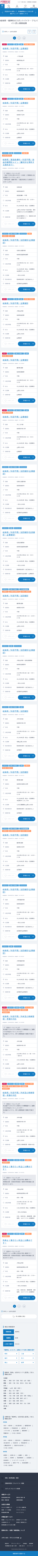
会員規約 (25, 1543)
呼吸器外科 (24, 1443)
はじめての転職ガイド (7, 1507)
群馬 (5, 1385)
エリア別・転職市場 (21, 1507)
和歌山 (29, 1396)
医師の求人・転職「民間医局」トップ (13, 1530)
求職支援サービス (7, 1517)
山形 (25, 1380)
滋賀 (21, 1396)
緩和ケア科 (16, 1463)
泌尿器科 (29, 1458)
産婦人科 (12, 1455)
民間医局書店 (19, 1500)
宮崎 (28, 1403)
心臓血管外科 (7, 1445)
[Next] (35, 12)
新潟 (19, 1388)
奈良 (25, 1396)
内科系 (5, 1422)
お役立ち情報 (6, 1504)
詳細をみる (26, 89)
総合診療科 (16, 1430)
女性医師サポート (6, 1522)
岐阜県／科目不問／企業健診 (15, 48)
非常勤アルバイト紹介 (21, 1520)
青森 (10, 1380)
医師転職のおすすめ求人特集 (8, 1525)
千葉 (14, 1383)
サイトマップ (30, 1545)
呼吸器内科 (15, 1428)
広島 (10, 1398)
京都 (14, 1396)
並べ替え (29, 30)
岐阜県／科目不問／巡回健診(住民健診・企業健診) (19, 533)
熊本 (21, 1403)
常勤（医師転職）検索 (12, 1478)
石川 (22, 1358)
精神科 (12, 1458)
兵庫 (17, 1396)
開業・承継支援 (5, 1500)
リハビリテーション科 (18, 1460)
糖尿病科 (24, 1430)
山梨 (11, 1388)
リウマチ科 (7, 1430)
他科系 (5, 1451)
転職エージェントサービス (8, 1520)
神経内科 (6, 1428)
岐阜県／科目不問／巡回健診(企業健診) (19, 241)
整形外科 (17, 1440)
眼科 (26, 1455)
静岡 (17, 1393)
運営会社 (7, 1543)
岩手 (14, 1380)
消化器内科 (18, 1425)
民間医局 (6, 2)
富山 (6, 1362)
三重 (22, 1354)
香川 (10, 1401)
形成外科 (15, 1443)
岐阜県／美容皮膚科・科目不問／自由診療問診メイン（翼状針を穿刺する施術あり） (18, 162)
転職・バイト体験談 (6, 1510)
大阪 (10, 1396)
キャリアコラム (20, 1512)
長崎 (17, 1403)
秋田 (21, 1380)
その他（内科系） (17, 1433)
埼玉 (17, 1383)
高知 (21, 1401)
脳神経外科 (27, 1440)
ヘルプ (19, 2)
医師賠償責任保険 (6, 1497)
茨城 (26, 1383)
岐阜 (14, 1393)
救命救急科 (7, 1463)
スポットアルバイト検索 (12, 1489)
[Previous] (2, 12)
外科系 (5, 1437)
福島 (28, 1380)
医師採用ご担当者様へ (32, 2)
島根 (21, 1398)
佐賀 (14, 1403)
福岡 (10, 1403)
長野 (22, 1362)
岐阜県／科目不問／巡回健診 (15, 595)
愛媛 (17, 1401)
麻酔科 (5, 1455)
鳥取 (17, 1398)
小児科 (5, 1458)
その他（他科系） (9, 1465)
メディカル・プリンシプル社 (10, 1537)
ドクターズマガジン (21, 1510)
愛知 (6, 1354)
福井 (6, 1358)
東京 (10, 1383)
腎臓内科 (6, 1433)
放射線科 (6, 1460)
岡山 (14, 1398)
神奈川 (22, 1383)
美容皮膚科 (25, 1463)
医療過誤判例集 (5, 1512)
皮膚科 (20, 1455)
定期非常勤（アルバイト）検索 (14, 1483)
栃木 (30, 1383)
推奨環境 (31, 1543)
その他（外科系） (9, 1448)
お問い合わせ (22, 1545)
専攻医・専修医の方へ (21, 1522)
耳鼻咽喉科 (20, 1458)
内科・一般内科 (8, 1425)
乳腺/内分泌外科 (19, 1445)
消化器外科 (7, 1443)
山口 (25, 1398)
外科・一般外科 (8, 1440)
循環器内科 (28, 1425)
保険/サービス (6, 1494)
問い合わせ (24, 2)
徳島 (14, 1401)
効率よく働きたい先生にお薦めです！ (17, 1167)
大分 (25, 1403)
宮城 (17, 1380)
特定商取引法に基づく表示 (11, 1545)
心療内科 (23, 1428)
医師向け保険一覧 (20, 1497)
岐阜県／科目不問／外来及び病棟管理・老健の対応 (18, 1017)
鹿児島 (5, 1406)
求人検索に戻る (20, 1316)
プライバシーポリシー (16, 1543)
